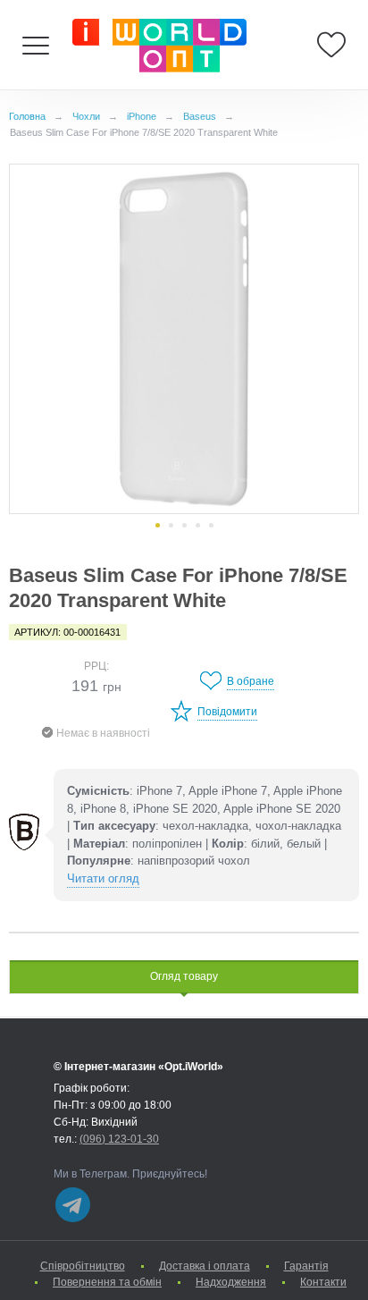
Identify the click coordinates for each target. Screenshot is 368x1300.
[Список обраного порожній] (331, 44)
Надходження (231, 1282)
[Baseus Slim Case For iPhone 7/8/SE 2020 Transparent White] (184, 339)
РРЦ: (96, 666)
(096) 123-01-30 (119, 1139)
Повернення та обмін (107, 1282)
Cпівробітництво (82, 1266)
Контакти (323, 1282)
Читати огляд (103, 878)
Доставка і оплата (204, 1266)
